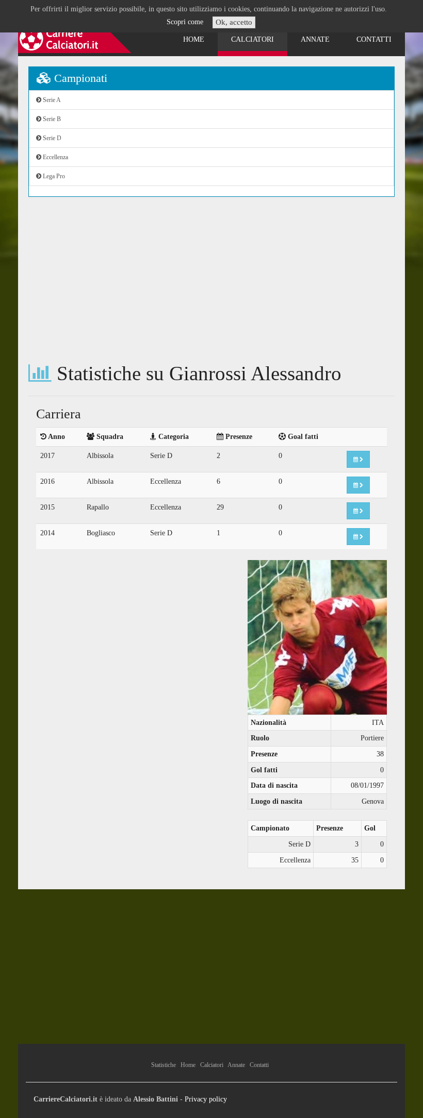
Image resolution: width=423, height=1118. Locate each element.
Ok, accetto (234, 22)
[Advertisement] (211, 280)
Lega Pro (53, 176)
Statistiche (163, 1065)
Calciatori (252, 39)
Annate (315, 39)
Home (193, 39)
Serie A (51, 100)
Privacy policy (206, 1099)
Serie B (51, 119)
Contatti (374, 39)
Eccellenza (54, 157)
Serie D (51, 138)
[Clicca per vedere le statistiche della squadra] (358, 459)
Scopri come (185, 22)
